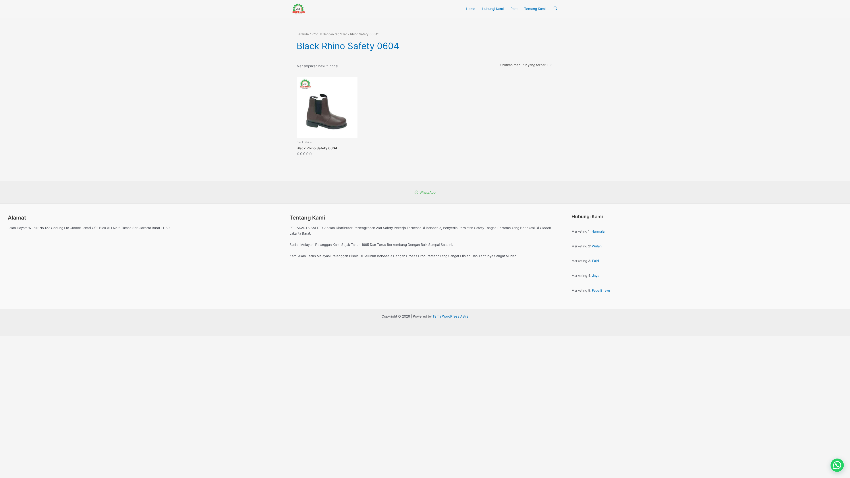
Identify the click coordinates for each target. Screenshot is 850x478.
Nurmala (598, 231)
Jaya (595, 276)
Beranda (303, 34)
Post (514, 9)
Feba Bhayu (601, 290)
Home (470, 9)
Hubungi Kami (493, 9)
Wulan (597, 246)
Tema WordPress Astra (450, 316)
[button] (837, 465)
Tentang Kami (535, 9)
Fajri (595, 261)
